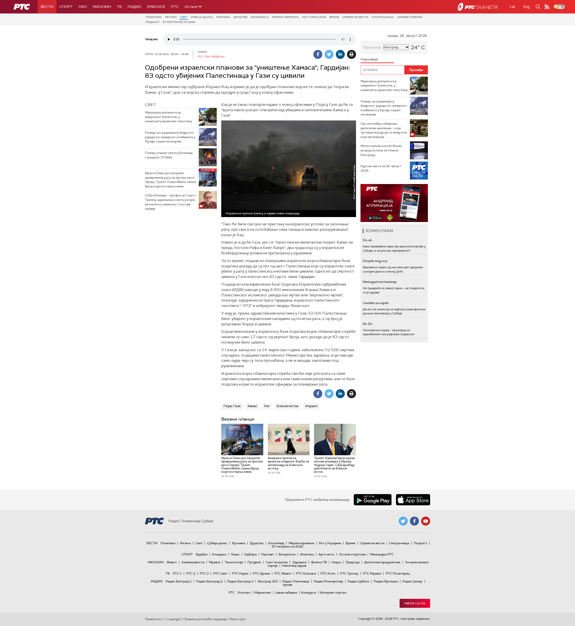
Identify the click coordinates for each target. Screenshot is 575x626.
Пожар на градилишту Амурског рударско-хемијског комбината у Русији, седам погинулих (170, 137)
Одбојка (250, 554)
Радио (134, 6)
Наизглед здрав (294, 566)
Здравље (299, 562)
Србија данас (201, 17)
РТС (175, 6)
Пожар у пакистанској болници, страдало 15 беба (169, 155)
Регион (171, 17)
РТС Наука (240, 573)
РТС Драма (261, 573)
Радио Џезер (412, 581)
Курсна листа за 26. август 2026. (380, 168)
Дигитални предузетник (382, 562)
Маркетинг (262, 592)
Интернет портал (333, 592)
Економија (260, 17)
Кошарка (219, 554)
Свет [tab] (150, 104)
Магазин (102, 6)
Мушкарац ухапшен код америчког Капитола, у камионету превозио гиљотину (168, 116)
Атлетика (307, 554)
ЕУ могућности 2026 (179, 22)
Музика (214, 562)
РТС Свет (220, 573)
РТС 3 (204, 573)
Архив (287, 585)
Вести (47, 6)
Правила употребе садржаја (205, 619)
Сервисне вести (355, 17)
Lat (512, 6)
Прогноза (372, 47)
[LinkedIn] (340, 54)
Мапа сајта (415, 603)
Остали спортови (352, 554)
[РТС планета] (478, 6)
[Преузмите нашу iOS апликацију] (413, 499)
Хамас (252, 406)
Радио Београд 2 (209, 581)
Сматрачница (383, 17)
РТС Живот (283, 573)
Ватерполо (287, 554)
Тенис (235, 554)
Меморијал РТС (382, 554)
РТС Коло (328, 573)
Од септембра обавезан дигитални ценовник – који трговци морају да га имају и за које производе (383, 130)
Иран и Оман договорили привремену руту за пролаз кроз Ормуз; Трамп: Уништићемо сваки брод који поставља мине (170, 179)
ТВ (119, 6)
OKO (83, 6)
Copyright (173, 619)
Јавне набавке (286, 592)
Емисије (156, 6)
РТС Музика (372, 573)
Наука (336, 562)
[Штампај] (351, 54)
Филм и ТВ (319, 562)
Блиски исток (287, 406)
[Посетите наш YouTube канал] (425, 521)
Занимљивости (192, 562)
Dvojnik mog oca (375, 261)
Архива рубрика (410, 17)
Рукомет (267, 554)
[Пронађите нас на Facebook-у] (414, 521)
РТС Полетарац (398, 573)
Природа (352, 562)
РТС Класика (306, 573)
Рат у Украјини (314, 17)
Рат (267, 406)
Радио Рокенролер (328, 581)
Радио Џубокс (358, 581)
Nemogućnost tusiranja (380, 282)
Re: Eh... (368, 324)
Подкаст (153, 22)
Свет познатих (277, 562)
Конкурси (308, 592)
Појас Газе (232, 406)
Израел (311, 406)
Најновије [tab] (369, 59)
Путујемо (254, 562)
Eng (526, 6)
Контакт (244, 592)
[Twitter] (329, 54)
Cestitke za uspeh (376, 303)
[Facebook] (317, 54)
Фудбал (202, 554)
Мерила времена (285, 17)
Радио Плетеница (295, 581)
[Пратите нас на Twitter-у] (403, 521)
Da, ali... (368, 240)
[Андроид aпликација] (394, 203)
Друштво (240, 17)
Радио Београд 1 (179, 581)
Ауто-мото (326, 554)
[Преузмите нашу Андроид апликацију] (372, 499)
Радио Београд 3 (240, 581)
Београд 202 (268, 581)
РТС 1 (177, 573)
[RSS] (546, 6)
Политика (154, 17)
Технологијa (234, 562)
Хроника (223, 17)
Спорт (66, 6)
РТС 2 (190, 573)
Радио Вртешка (386, 581)
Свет (183, 17)
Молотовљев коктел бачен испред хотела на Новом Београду (381, 150)
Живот (172, 562)
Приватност (154, 619)
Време (334, 17)
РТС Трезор (349, 573)
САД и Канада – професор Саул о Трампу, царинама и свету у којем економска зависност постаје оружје (170, 202)
